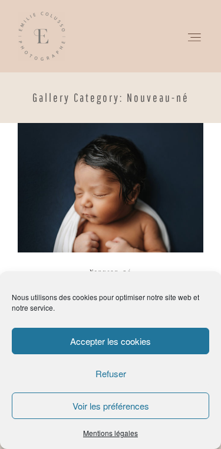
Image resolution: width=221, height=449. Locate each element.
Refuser (110, 373)
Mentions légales (110, 433)
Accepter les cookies (110, 341)
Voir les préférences (110, 406)
